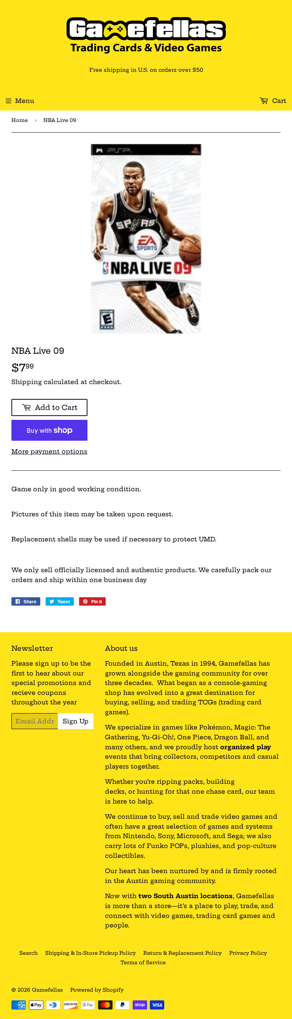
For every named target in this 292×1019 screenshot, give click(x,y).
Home (19, 120)
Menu (24, 100)
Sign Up (76, 721)
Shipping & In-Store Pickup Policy (90, 953)
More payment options (49, 451)
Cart (278, 100)
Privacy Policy (248, 953)
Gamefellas (47, 990)
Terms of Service (143, 962)
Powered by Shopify (97, 990)
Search (28, 953)
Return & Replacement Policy (182, 953)
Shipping (26, 382)
